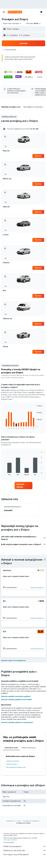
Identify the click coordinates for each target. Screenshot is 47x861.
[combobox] (12, 23)
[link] (24, 485)
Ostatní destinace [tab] (29, 748)
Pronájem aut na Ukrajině (30, 821)
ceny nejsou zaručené (10, 840)
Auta (18, 821)
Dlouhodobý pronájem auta (15, 767)
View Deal (38, 156)
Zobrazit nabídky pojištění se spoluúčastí (17, 722)
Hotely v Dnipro (11, 764)
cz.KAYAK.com (10, 821)
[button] (3, 12)
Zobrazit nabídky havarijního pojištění (15, 696)
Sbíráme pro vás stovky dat (14, 850)
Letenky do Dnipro (12, 761)
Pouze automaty (10, 50)
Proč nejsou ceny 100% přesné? (16, 854)
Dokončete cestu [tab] (11, 748)
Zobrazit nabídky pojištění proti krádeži (16, 699)
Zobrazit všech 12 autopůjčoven (13, 660)
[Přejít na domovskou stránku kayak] (15, 12)
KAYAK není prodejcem (12, 846)
